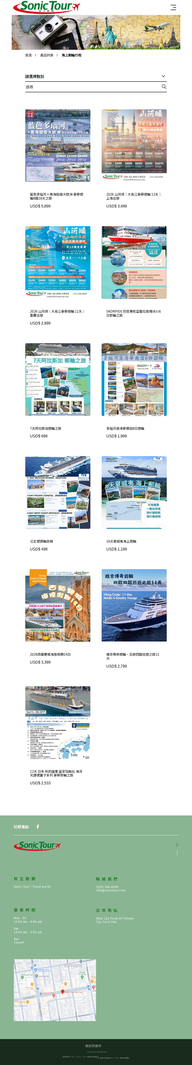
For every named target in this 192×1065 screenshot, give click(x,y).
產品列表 (46, 55)
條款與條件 (93, 1046)
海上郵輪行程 (71, 55)
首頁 (28, 55)
